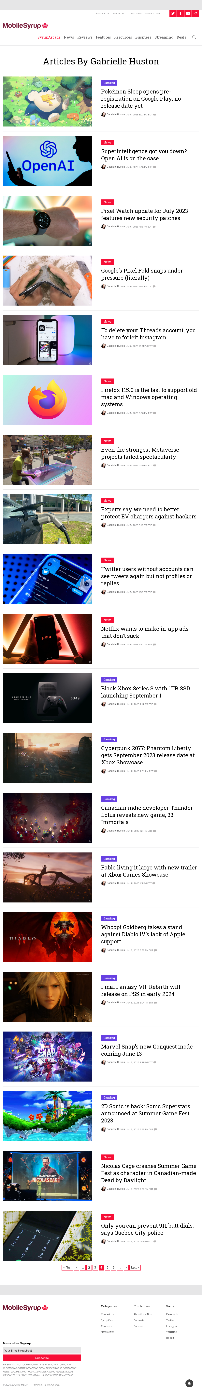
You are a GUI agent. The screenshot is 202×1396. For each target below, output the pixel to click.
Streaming (164, 37)
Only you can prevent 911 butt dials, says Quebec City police (147, 1229)
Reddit (170, 1337)
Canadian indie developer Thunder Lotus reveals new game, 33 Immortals (147, 815)
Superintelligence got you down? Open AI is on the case (144, 154)
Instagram (172, 1326)
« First (67, 1267)
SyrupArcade (49, 37)
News (69, 37)
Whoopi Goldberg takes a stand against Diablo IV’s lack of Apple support (143, 934)
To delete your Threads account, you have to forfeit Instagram (148, 334)
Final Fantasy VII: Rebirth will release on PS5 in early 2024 (140, 990)
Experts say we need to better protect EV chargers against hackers (148, 513)
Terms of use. (51, 1384)
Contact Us (102, 13)
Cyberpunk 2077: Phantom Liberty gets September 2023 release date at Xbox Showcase (148, 755)
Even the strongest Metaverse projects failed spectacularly (140, 453)
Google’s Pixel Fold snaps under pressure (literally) (142, 274)
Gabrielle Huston (116, 114)
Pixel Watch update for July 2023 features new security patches (144, 214)
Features (103, 37)
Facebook (172, 1314)
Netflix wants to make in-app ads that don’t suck (144, 632)
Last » (135, 1267)
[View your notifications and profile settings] (189, 1383)
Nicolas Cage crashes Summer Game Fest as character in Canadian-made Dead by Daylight (148, 1173)
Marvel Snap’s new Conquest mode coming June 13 (147, 1050)
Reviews (85, 37)
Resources (123, 37)
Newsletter (152, 13)
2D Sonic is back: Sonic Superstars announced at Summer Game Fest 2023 (145, 1113)
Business (143, 37)
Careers (138, 1326)
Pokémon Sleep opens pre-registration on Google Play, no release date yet (141, 98)
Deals (181, 37)
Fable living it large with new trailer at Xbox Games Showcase (149, 871)
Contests (135, 13)
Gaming (109, 83)
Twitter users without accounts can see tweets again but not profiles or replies (147, 576)
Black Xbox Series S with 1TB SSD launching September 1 (145, 692)
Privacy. (38, 1384)
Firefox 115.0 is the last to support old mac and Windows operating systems (149, 397)
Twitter (170, 1320)
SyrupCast (119, 13)
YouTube (171, 1332)
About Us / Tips (143, 1314)
